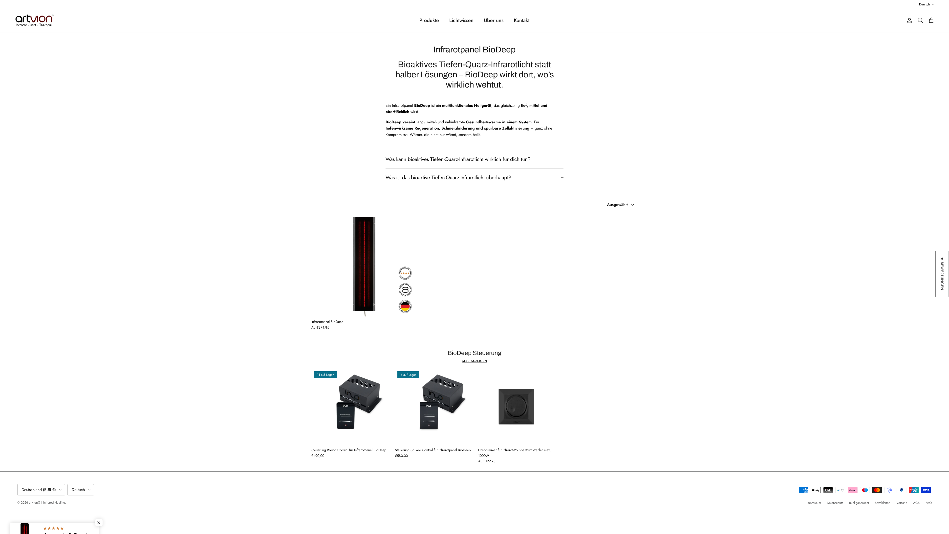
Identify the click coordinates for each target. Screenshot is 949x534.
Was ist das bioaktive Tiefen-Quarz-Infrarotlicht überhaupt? (448, 177)
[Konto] (908, 20)
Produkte (429, 20)
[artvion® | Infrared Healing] (34, 20)
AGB (916, 502)
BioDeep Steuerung (474, 353)
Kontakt (521, 20)
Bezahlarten (882, 502)
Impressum (814, 502)
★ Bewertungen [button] (942, 273)
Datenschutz (835, 502)
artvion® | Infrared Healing (47, 502)
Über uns (493, 20)
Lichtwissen (461, 20)
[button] (99, 522)
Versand (901, 502)
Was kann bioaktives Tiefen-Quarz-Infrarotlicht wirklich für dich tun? (458, 159)
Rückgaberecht (859, 502)
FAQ (929, 502)
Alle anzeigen (474, 361)
